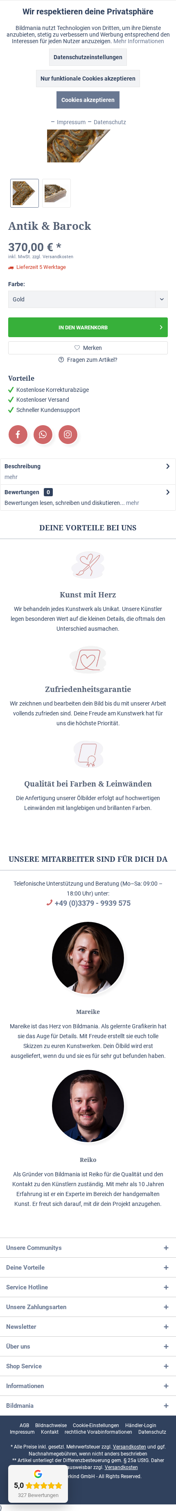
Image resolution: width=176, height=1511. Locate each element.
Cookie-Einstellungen (96, 1425)
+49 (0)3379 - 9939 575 (93, 903)
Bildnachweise (51, 1425)
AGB (24, 1425)
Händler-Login (140, 1425)
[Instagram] (68, 434)
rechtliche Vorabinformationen (98, 1432)
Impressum (22, 1432)
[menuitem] (24, 1425)
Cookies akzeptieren (88, 100)
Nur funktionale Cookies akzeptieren (88, 78)
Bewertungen (22, 492)
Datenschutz (152, 1432)
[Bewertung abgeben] (88, 237)
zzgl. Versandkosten (52, 256)
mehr (11, 477)
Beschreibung (23, 466)
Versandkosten (129, 1447)
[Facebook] (18, 434)
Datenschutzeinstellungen (88, 57)
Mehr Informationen (138, 41)
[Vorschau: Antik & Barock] (24, 193)
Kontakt (50, 1432)
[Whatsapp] (43, 434)
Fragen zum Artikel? (91, 359)
